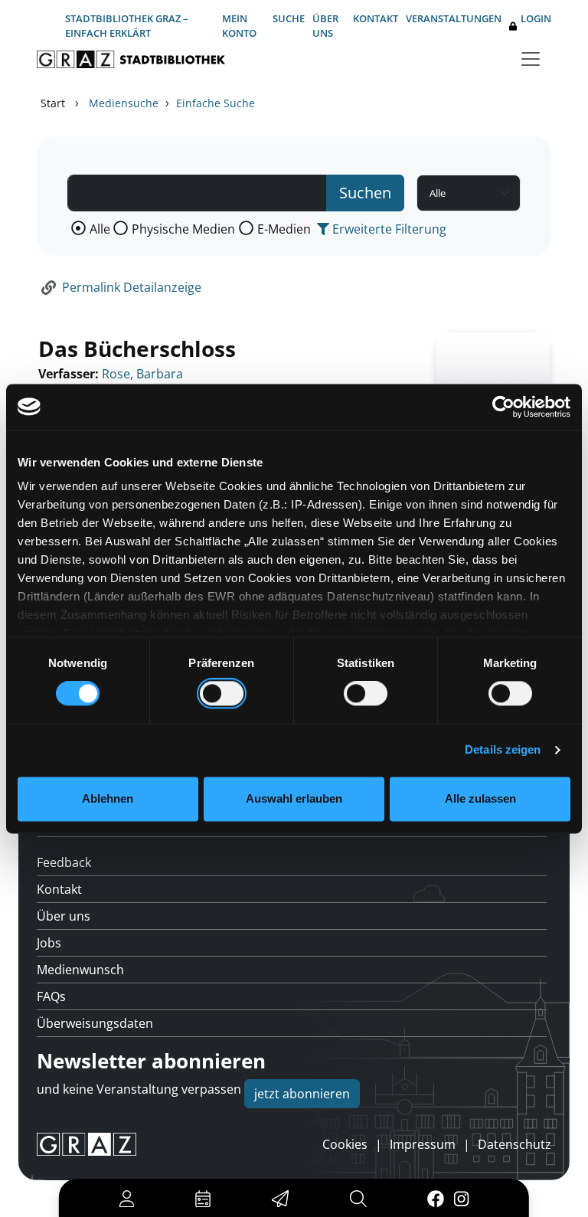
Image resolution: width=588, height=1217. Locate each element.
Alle (100, 229)
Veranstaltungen (453, 18)
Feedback (64, 862)
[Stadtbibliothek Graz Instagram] (461, 1197)
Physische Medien (183, 229)
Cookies (345, 1144)
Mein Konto (239, 25)
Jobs (49, 942)
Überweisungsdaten (95, 1023)
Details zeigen (503, 750)
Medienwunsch (80, 969)
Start (53, 103)
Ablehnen (107, 798)
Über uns (325, 25)
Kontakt (375, 18)
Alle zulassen (480, 798)
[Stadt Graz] (86, 1144)
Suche (289, 18)
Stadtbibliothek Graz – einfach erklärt (126, 25)
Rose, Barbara (142, 373)
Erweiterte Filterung (387, 229)
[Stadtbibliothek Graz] (131, 59)
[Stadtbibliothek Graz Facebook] (435, 1197)
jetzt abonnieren (302, 1093)
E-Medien (284, 229)
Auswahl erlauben (294, 798)
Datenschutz (514, 1144)
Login (536, 18)
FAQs (51, 996)
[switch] (221, 694)
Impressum (423, 1144)
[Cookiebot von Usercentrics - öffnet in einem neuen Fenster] (503, 406)
